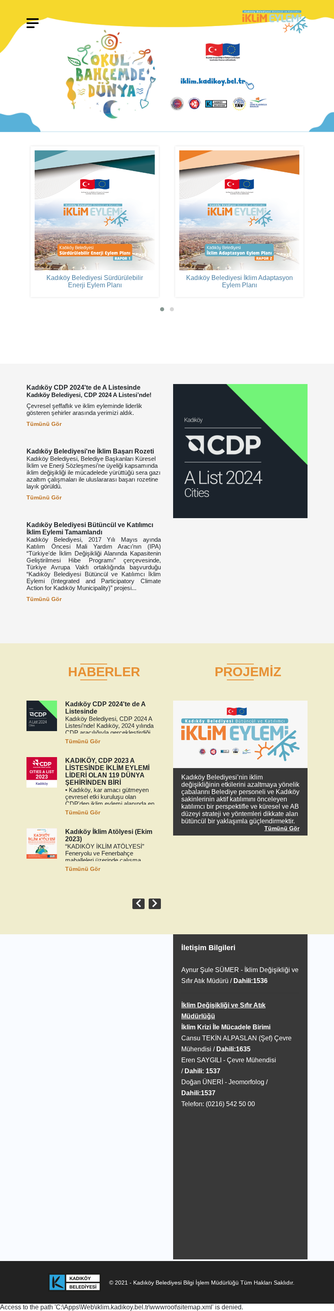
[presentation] (138, 904)
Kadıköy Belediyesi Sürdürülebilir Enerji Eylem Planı (94, 281)
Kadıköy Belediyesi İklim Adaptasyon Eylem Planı (239, 281)
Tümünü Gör (44, 424)
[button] (162, 309)
